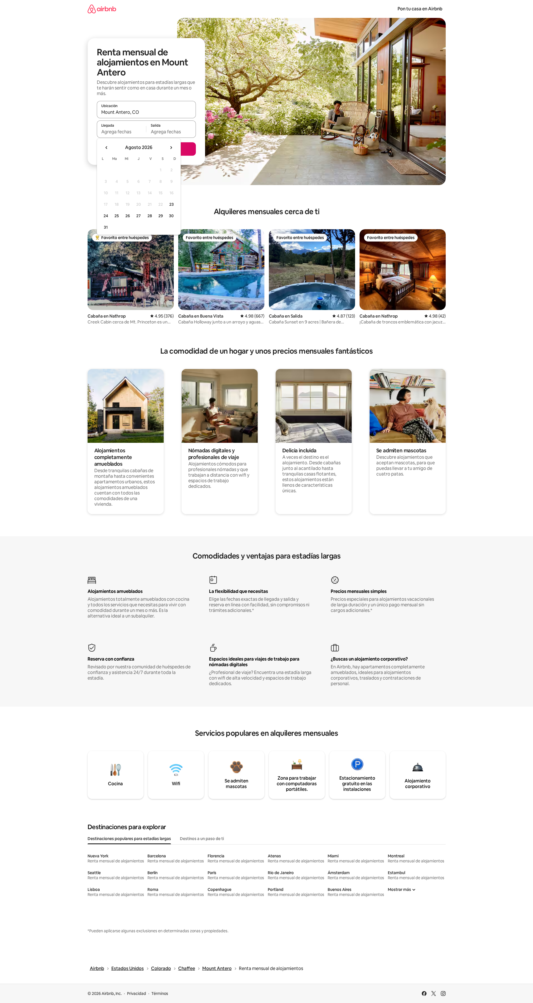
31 (106, 227)
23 (171, 204)
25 (116, 215)
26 (127, 215)
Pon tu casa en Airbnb (420, 9)
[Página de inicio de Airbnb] (102, 9)
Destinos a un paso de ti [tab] (202, 838)
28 (149, 215)
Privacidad (136, 993)
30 (171, 215)
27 (138, 215)
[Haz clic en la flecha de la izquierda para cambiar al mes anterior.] (106, 147)
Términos (159, 993)
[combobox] (146, 112)
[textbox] (121, 131)
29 (160, 215)
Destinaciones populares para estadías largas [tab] (129, 838)
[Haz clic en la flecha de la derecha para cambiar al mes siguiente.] (171, 147)
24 (106, 215)
